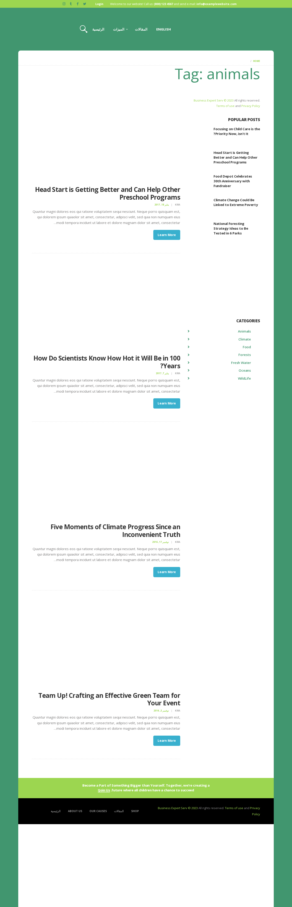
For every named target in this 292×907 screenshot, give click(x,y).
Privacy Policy (250, 106)
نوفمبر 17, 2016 (160, 542)
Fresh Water (241, 362)
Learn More (167, 235)
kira (177, 204)
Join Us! (104, 790)
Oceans (245, 370)
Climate (244, 339)
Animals (244, 331)
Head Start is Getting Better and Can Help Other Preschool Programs (107, 193)
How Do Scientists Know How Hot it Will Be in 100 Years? (106, 362)
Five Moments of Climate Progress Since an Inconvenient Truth (115, 531)
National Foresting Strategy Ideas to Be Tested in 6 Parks (231, 228)
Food (247, 347)
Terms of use (225, 106)
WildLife (244, 378)
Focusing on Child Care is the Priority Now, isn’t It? (237, 131)
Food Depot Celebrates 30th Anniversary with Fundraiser (233, 181)
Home (256, 61)
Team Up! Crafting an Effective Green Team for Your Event (109, 699)
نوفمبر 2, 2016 (161, 710)
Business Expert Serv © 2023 (214, 100)
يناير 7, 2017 (162, 373)
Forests (244, 354)
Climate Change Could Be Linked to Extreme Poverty (236, 202)
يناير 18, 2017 (161, 204)
